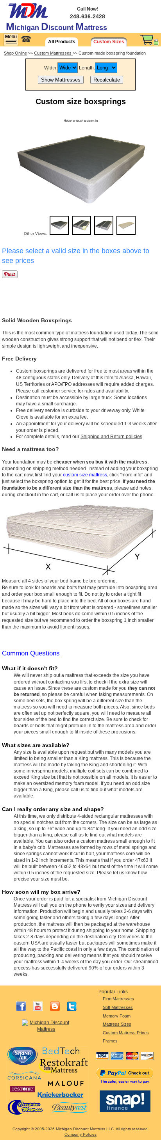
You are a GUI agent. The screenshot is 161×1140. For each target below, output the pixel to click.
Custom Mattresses (53, 53)
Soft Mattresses (118, 1007)
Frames (110, 1041)
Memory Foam (117, 1016)
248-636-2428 (87, 16)
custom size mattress (85, 475)
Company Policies (80, 1134)
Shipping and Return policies (111, 436)
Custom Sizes (108, 41)
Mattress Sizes (117, 1024)
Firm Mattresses (118, 998)
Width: (50, 68)
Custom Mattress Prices (126, 1032)
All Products (61, 41)
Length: (87, 68)
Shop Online (15, 53)
